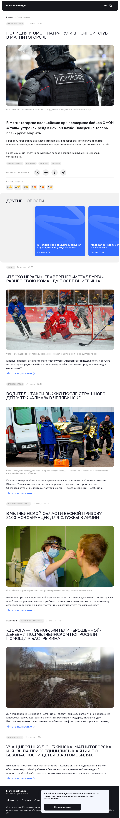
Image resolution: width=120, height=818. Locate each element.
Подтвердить (62, 807)
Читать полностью (19, 373)
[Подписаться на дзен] (105, 5)
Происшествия (23, 17)
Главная (9, 17)
